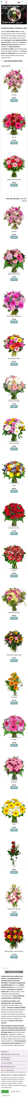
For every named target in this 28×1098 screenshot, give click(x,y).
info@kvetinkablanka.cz (8, 1066)
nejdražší (24, 201)
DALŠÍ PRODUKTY (14, 972)
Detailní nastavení (15, 1091)
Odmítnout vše (6, 1095)
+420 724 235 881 (7, 1063)
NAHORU (5, 968)
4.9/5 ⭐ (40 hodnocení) (7, 1070)
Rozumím (4, 1091)
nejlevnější (23, 198)
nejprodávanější (14, 198)
